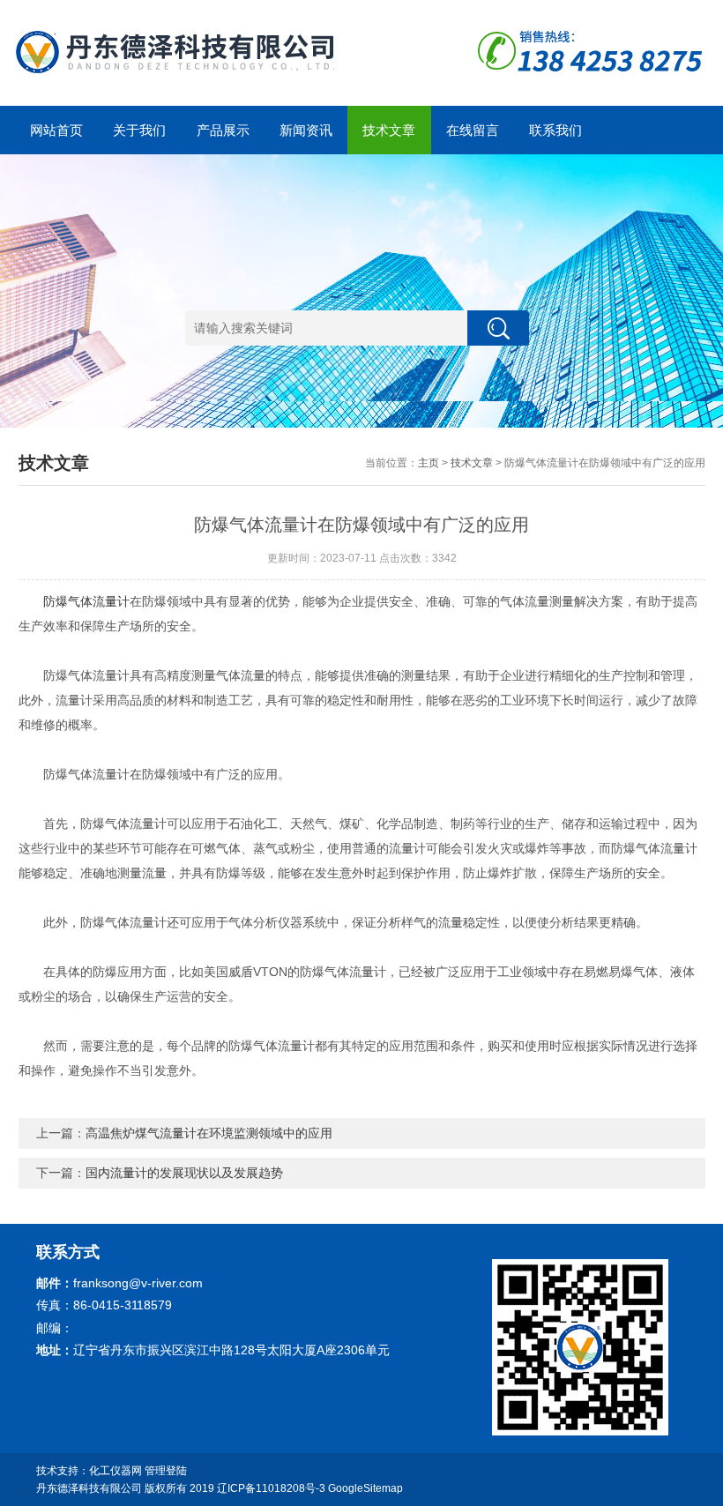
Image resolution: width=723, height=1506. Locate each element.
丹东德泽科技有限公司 (89, 1488)
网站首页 (56, 130)
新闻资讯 (306, 130)
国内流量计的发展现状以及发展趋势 (184, 1173)
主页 (428, 463)
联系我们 (555, 130)
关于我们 (139, 130)
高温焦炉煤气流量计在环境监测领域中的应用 (209, 1133)
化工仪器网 (115, 1471)
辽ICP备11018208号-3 (271, 1488)
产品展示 (223, 130)
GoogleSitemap (365, 1488)
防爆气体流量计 (86, 601)
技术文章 (388, 130)
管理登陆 (166, 1471)
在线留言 (472, 130)
